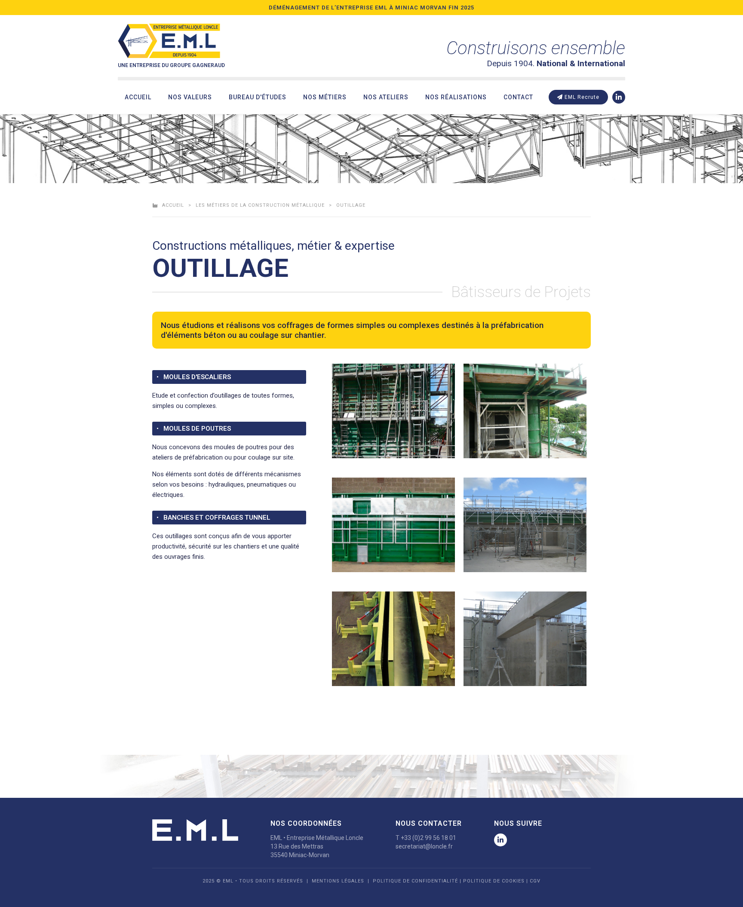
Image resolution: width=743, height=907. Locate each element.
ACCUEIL (173, 205)
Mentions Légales (338, 881)
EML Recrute (581, 97)
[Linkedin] (618, 97)
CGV (535, 881)
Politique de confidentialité (415, 881)
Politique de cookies (494, 881)
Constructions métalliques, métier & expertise (273, 246)
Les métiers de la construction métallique (260, 205)
